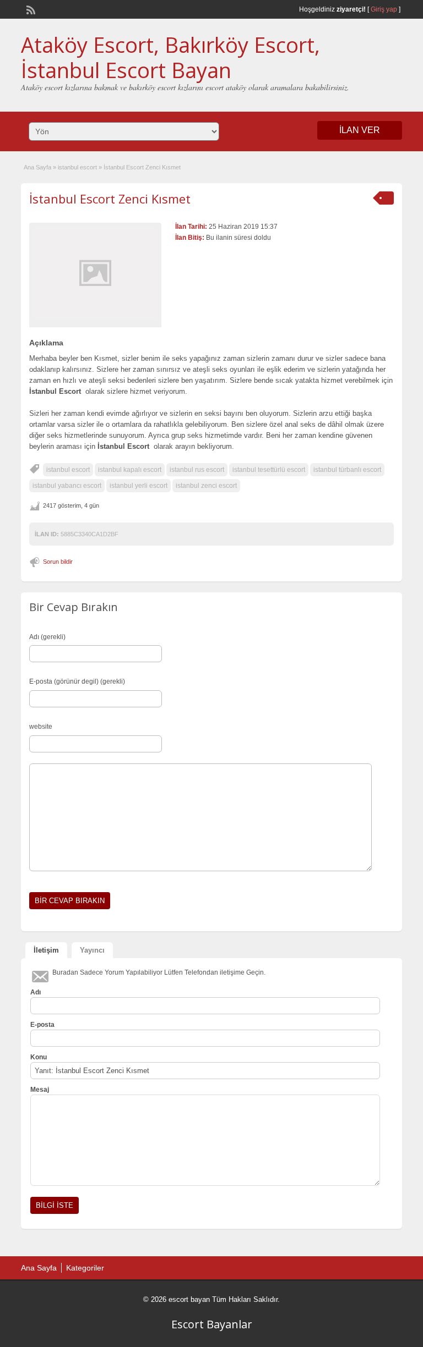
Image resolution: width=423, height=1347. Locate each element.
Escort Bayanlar (211, 1324)
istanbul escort (77, 167)
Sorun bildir (58, 561)
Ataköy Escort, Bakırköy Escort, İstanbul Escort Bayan (170, 57)
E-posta (42, 1025)
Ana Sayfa (37, 167)
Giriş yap (384, 9)
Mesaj (39, 1089)
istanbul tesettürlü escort (268, 470)
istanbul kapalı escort (129, 470)
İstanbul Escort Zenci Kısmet (110, 198)
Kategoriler (85, 1267)
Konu (38, 1057)
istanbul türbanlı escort (347, 470)
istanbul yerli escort (138, 486)
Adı (35, 992)
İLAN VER (359, 130)
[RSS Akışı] (29, 8)
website (40, 726)
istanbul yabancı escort (66, 486)
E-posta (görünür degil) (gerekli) (77, 681)
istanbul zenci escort (206, 486)
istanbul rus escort (197, 470)
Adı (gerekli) (47, 637)
